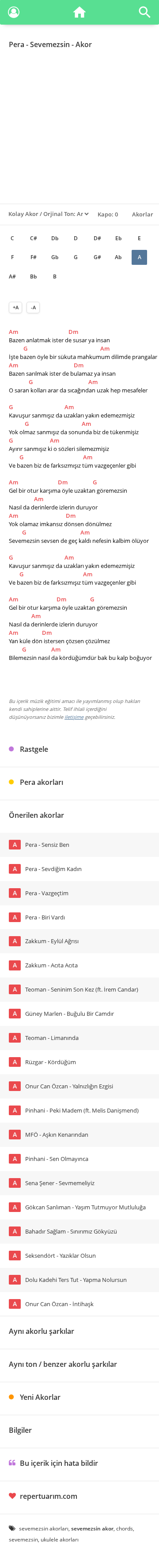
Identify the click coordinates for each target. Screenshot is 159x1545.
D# (97, 238)
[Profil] (13, 14)
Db (54, 238)
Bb (33, 276)
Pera (16, 44)
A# (12, 276)
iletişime (73, 717)
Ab (118, 257)
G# (97, 257)
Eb (118, 238)
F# (33, 257)
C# (33, 238)
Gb (54, 257)
